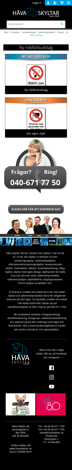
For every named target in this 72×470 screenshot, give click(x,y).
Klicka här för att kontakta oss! (36, 209)
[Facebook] (51, 370)
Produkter (15, 32)
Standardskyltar (29, 32)
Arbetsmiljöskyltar (46, 32)
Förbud (60, 32)
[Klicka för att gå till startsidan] (51, 412)
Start (6, 32)
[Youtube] (51, 388)
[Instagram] (51, 379)
